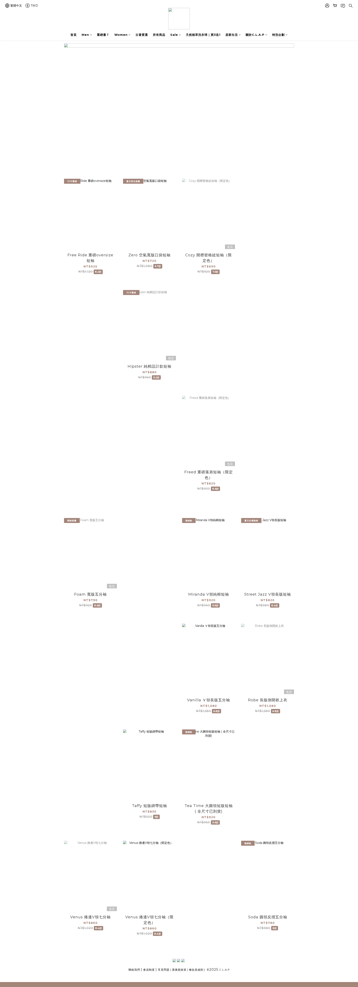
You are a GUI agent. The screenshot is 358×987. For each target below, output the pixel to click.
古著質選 (141, 35)
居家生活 (231, 35)
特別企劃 (278, 35)
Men (85, 35)
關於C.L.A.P (255, 35)
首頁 (73, 35)
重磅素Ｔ (103, 35)
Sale (174, 35)
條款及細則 (196, 969)
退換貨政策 (179, 969)
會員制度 (149, 969)
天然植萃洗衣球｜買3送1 (203, 35)
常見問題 (163, 969)
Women (121, 35)
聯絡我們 (134, 969)
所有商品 (159, 35)
